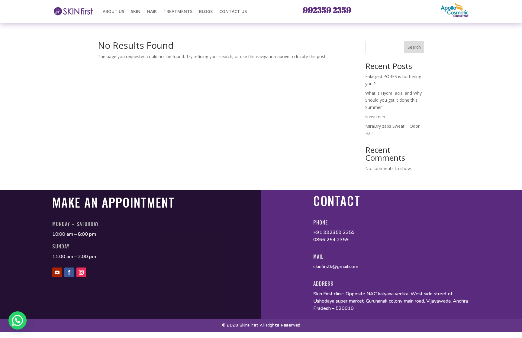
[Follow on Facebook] (69, 272)
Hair (152, 11)
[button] (17, 320)
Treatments (177, 11)
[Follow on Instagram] (81, 272)
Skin (135, 11)
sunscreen (375, 117)
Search (414, 47)
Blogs (206, 11)
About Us (113, 11)
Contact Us (233, 11)
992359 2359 (327, 10)
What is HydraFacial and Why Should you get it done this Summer (393, 100)
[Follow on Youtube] (57, 272)
